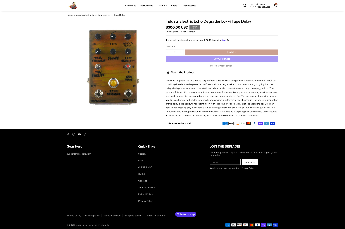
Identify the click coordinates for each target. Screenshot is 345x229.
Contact (142, 180)
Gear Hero (81, 225)
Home (70, 15)
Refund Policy (145, 194)
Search (142, 153)
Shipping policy (133, 215)
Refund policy (74, 215)
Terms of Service (146, 187)
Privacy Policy (145, 201)
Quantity (170, 46)
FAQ (140, 160)
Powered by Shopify (98, 225)
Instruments (146, 5)
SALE (162, 5)
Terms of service (112, 215)
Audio (174, 5)
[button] (147, 5)
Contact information (155, 215)
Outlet (141, 174)
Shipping (170, 31)
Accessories (189, 5)
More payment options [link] (222, 65)
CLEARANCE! (145, 167)
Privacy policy (92, 215)
